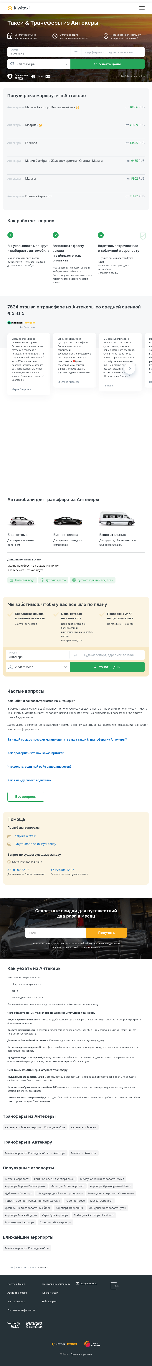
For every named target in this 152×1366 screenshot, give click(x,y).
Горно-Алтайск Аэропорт (55, 1222)
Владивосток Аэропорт (19, 1222)
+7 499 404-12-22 (62, 870)
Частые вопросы (16, 1301)
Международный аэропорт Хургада (60, 1193)
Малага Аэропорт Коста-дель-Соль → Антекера (35, 1153)
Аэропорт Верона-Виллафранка (25, 1186)
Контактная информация (21, 1310)
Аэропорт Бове (75, 1200)
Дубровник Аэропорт (18, 1193)
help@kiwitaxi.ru (26, 836)
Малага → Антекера (84, 1153)
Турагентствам (50, 1292)
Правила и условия (81, 1354)
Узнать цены (109, 64)
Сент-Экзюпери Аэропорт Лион (54, 1179)
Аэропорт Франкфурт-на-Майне (110, 1186)
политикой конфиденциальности (84, 947)
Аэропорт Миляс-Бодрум (21, 1215)
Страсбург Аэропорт (55, 1215)
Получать (106, 933)
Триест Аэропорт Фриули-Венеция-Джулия (32, 1200)
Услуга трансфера (17, 1292)
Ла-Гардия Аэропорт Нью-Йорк (94, 1215)
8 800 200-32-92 (18, 870)
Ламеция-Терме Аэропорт (68, 1186)
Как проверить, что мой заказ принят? (35, 753)
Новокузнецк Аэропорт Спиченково (111, 1193)
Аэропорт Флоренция (70, 1208)
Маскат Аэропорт (101, 1200)
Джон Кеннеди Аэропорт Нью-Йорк (27, 1208)
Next (130, 368)
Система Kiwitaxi (16, 1284)
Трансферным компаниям (56, 1284)
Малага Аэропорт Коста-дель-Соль (27, 1248)
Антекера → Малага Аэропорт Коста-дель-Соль (35, 1127)
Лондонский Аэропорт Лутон (107, 1208)
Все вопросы (26, 797)
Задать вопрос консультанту (35, 844)
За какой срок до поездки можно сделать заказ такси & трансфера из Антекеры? (67, 739)
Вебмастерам (49, 1301)
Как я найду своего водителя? (29, 780)
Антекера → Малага (84, 1127)
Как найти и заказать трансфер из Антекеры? (41, 701)
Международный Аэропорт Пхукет (102, 1179)
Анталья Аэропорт (17, 1179)
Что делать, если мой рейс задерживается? (39, 766)
